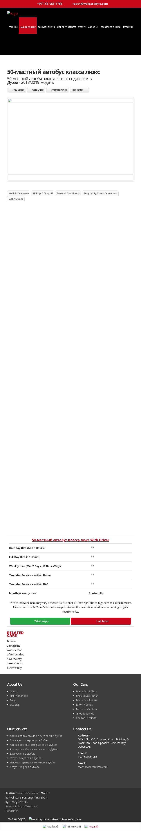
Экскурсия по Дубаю (22, 753)
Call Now (102, 621)
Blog (12, 700)
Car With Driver (46, 27)
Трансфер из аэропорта (32, 341)
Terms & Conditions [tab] (68, 193)
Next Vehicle (78, 90)
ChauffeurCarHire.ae (112, 206)
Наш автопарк (28, 27)
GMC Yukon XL (85, 713)
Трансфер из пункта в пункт (37, 324)
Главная (13, 27)
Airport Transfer (66, 27)
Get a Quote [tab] (16, 198)
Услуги (82, 27)
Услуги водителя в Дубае (25, 758)
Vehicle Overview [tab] (19, 193)
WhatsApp (41, 621)
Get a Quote (38, 90)
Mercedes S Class (86, 691)
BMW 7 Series (84, 704)
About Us (93, 27)
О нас (13, 691)
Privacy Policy (14, 806)
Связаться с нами (110, 27)
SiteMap (15, 704)
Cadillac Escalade (86, 718)
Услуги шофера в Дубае (25, 767)
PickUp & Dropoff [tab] (42, 193)
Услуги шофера (26, 359)
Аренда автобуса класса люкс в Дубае (34, 749)
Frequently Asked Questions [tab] (100, 193)
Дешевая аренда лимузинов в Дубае (32, 762)
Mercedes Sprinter (87, 700)
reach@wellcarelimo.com (90, 4)
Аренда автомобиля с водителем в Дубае (36, 736)
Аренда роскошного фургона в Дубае (33, 744)
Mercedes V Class (86, 709)
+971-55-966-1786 (49, 4)
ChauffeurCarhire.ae (27, 793)
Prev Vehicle (19, 90)
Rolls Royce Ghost (87, 696)
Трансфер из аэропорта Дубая (29, 740)
